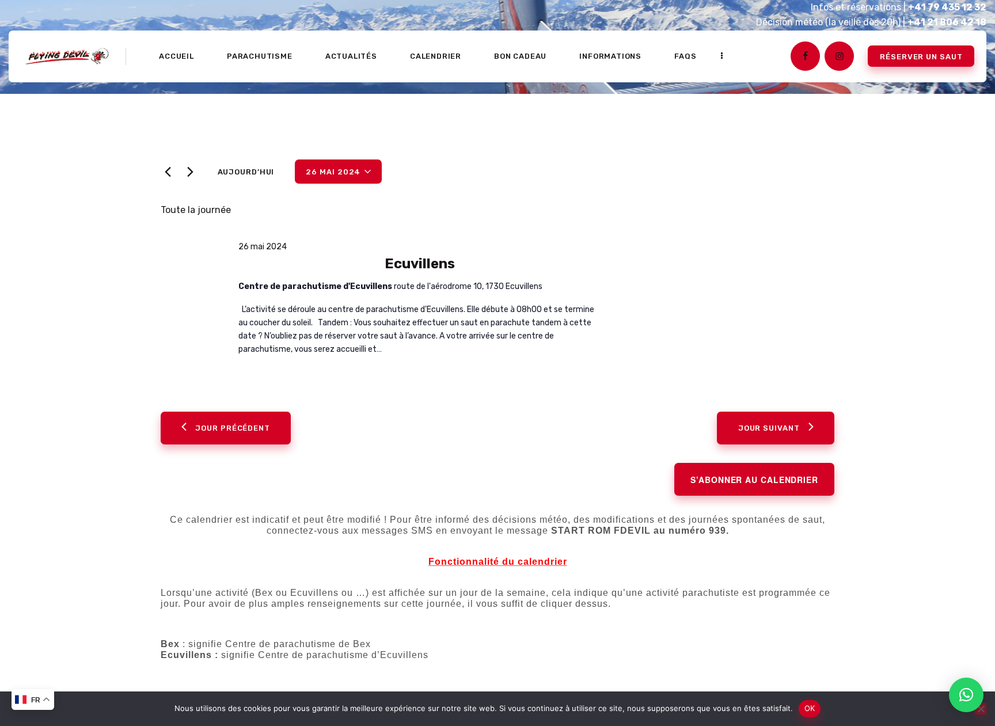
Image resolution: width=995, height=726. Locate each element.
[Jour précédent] (167, 172)
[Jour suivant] (190, 172)
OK (809, 708)
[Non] (980, 708)
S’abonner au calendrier (754, 479)
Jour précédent (232, 428)
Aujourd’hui (246, 172)
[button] (966, 695)
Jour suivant (769, 428)
